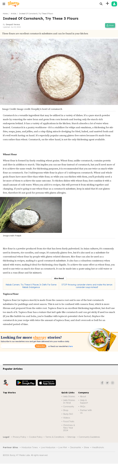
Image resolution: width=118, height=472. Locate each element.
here (70, 346)
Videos (66, 417)
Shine (86, 447)
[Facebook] (102, 383)
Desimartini (75, 447)
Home (5, 13)
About (83, 396)
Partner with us (86, 411)
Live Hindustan (48, 447)
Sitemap (71, 437)
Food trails (68, 421)
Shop (65, 410)
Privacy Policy (19, 437)
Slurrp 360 (68, 414)
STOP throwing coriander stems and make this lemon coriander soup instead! (87, 286)
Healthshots (98, 447)
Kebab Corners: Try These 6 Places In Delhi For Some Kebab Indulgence (31, 286)
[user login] (114, 3)
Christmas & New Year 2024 (69, 428)
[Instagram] (112, 383)
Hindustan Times (29, 447)
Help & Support (84, 401)
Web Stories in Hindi (69, 401)
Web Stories (69, 396)
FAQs (82, 406)
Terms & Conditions (54, 437)
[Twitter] (107, 383)
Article (13, 13)
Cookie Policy (35, 437)
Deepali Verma (13, 24)
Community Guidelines (89, 437)
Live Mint (62, 447)
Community (68, 406)
